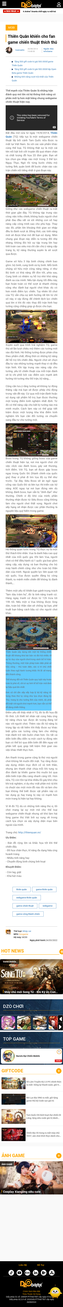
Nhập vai (27, 931)
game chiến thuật (24, 906)
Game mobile (9, 961)
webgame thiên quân (26, 897)
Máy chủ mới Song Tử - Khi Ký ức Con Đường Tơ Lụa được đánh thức (30, 992)
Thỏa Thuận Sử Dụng (31, 1294)
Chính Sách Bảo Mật (31, 1291)
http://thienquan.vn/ (29, 832)
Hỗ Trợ (40, 1265)
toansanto (19, 50)
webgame (47, 906)
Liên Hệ (23, 1265)
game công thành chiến (28, 914)
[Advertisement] (31, 1228)
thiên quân (21, 889)
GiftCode (12, 1070)
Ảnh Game (13, 1155)
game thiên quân (44, 889)
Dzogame (23, 934)
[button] (60, 1026)
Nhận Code (43, 1083)
